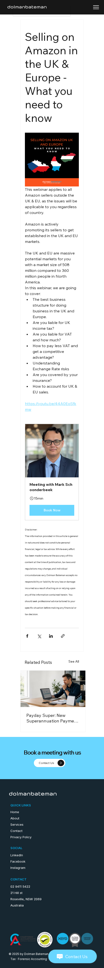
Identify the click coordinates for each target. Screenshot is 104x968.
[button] (52, 472)
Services (16, 824)
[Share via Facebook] (27, 636)
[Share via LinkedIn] (51, 636)
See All (73, 661)
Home (14, 812)
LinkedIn (16, 855)
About (14, 818)
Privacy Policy (20, 837)
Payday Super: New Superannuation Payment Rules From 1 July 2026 (52, 718)
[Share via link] (62, 636)
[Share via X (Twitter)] (39, 636)
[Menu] (96, 7)
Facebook (17, 861)
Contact (16, 831)
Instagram (17, 868)
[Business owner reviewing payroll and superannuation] (53, 689)
